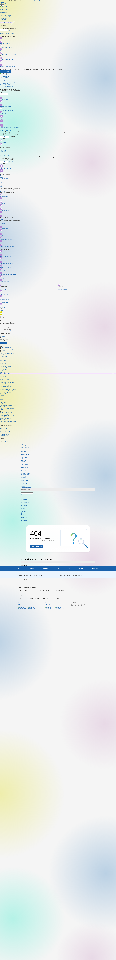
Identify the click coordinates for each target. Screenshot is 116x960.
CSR (58, 568)
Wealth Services (24, 467)
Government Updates (26, 487)
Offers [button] (1, 185)
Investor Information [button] (39, 583)
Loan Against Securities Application (8, 422)
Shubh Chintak (24, 483)
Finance (22, 463)
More (1, 181)
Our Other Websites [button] (67, 583)
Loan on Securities (25, 466)
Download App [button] (12, 136)
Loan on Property (25, 464)
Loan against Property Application (8, 421)
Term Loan (23, 477)
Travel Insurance (4, 437)
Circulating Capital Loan (26, 476)
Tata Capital (23, 522)
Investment (2, 129)
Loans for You (3, 8)
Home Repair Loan (25, 457)
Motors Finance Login (6, 352)
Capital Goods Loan (25, 456)
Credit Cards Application (5, 424)
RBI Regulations (24, 470)
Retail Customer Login (6, 347)
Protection (23, 458)
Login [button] (1, 346)
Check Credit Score (5, 71)
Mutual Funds (3, 148)
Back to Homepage (37, 546)
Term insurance (3, 430)
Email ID (23, 564)
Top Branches (79, 583)
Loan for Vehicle (24, 450)
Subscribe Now (24, 565)
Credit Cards (3, 151)
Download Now (35, 0)
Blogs (2, 2)
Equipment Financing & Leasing (7, 382)
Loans (1, 153)
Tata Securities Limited (38, 575)
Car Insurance (3, 427)
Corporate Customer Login (7, 349)
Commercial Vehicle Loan (6, 388)
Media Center (45, 568)
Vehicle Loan (3, 360)
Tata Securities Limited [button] (59, 590)
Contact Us (81, 568)
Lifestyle (23, 453)
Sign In (3, 342)
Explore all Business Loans (6, 87)
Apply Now (11, 30)
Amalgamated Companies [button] (53, 583)
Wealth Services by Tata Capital (7, 155)
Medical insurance (4, 432)
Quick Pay (2, 310)
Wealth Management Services (8, 353)
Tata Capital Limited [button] (24, 590)
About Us (19, 568)
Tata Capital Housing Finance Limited (24, 575)
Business (23, 471)
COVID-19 (23, 486)
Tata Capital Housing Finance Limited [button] (41, 590)
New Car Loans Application (6, 418)
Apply (1, 248)
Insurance (2, 219)
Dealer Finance (24, 480)
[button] (58, 316)
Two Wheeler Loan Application (7, 415)
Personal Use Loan (25, 454)
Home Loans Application (5, 414)
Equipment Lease (25, 474)
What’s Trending (24, 469)
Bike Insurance (3, 428)
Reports (2, 177)
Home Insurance (4, 435)
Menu (22, 443)
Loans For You (3, 354)
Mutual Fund (3, 440)
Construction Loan (25, 479)
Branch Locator (95, 568)
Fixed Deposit (3, 150)
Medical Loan (24, 460)
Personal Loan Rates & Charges (7, 33)
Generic (22, 484)
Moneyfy (3, 350)
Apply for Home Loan (5, 330)
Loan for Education (25, 448)
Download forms (4, 178)
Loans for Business (4, 74)
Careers (32, 568)
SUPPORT (3, 3)
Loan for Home (24, 445)
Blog (28, 522)
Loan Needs (23, 444)
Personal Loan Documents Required (8, 35)
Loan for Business (25, 447)
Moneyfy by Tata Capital (5, 130)
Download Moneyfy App (5, 325)
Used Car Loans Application (6, 417)
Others (22, 481)
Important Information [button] (25, 583)
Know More (4, 30)
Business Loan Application (6, 419)
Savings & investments (5, 431)
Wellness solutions (4, 434)
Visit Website (4, 136)
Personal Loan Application (6, 412)
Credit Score (23, 451)
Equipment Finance (25, 473)
